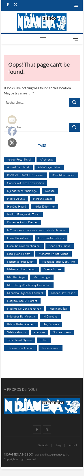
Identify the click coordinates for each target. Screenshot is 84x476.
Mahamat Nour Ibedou (21, 269)
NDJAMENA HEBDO (18, 454)
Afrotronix (46, 159)
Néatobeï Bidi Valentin (21, 316)
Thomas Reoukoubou (20, 348)
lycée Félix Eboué (60, 246)
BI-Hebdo (43, 445)
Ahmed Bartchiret (18, 167)
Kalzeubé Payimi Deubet (22, 222)
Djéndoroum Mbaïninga (22, 190)
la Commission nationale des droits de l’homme (36, 230)
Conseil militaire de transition (25, 183)
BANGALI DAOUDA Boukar (25, 175)
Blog (58, 445)
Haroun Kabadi (42, 198)
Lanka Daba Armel (18, 238)
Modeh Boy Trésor (63, 293)
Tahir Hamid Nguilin (19, 340)
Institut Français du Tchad (23, 214)
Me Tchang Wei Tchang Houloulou (28, 285)
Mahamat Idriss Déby (20, 261)
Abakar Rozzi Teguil (19, 159)
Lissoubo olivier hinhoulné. (23, 246)
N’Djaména (50, 316)
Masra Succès (52, 269)
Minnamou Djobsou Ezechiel (25, 293)
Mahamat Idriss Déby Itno (58, 261)
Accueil (73, 445)
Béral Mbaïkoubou (63, 175)
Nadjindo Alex (58, 308)
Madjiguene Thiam (18, 253)
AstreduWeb (57, 454)
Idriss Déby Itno (44, 206)
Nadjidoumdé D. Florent (22, 300)
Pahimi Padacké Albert (21, 324)
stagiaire (39, 332)
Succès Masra (62, 332)
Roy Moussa (51, 324)
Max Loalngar (41, 277)
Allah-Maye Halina (49, 167)
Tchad (43, 340)
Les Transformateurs (51, 238)
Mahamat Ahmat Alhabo (53, 253)
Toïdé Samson (50, 348)
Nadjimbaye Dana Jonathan (24, 308)
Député (50, 190)
